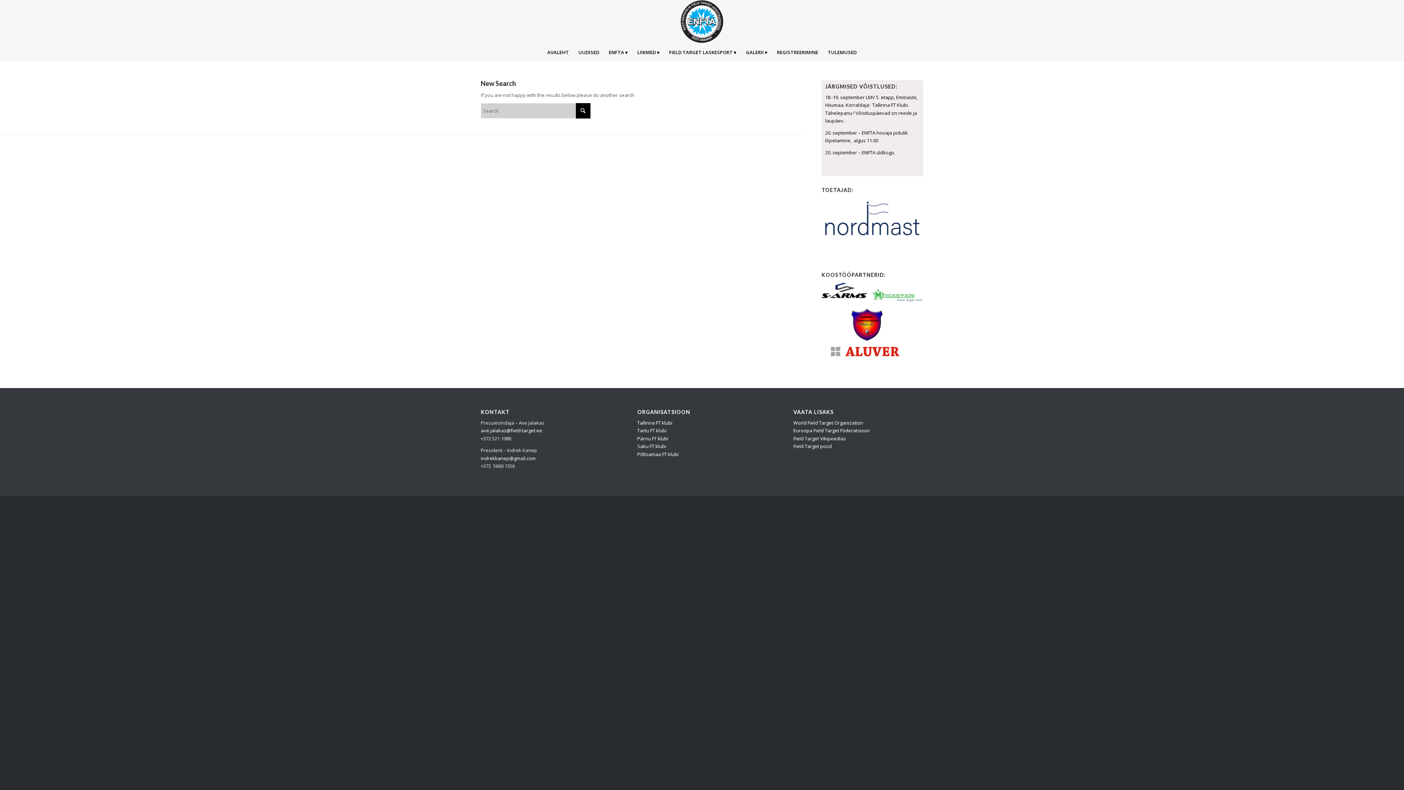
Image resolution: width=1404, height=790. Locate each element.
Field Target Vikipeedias (819, 438)
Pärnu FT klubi (652, 438)
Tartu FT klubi (652, 430)
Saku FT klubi (651, 446)
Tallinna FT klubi (654, 423)
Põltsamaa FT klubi (658, 454)
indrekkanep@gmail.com (508, 458)
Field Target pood (812, 446)
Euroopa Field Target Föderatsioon (831, 430)
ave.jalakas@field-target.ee (511, 430)
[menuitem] (558, 52)
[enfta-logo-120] (702, 21)
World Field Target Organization (828, 423)
